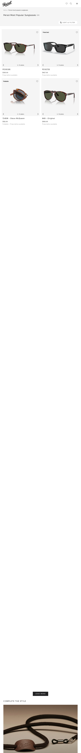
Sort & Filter (69, 22)
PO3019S (7, 69)
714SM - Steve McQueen (14, 118)
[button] (77, 3)
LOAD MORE (40, 694)
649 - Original (48, 118)
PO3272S (46, 69)
